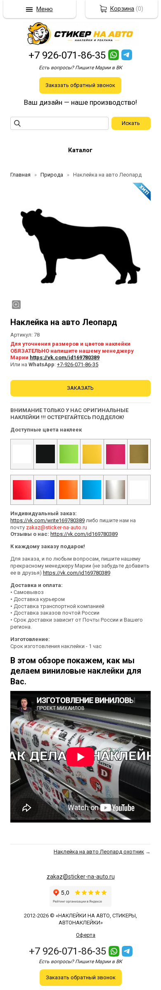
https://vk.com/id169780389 (64, 357)
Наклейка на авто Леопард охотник (99, 852)
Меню (44, 9)
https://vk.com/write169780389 (47, 520)
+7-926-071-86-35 (77, 364)
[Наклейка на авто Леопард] (80, 247)
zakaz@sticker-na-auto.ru (81, 876)
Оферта (85, 935)
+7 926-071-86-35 (67, 55)
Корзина (122, 8)
